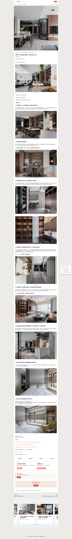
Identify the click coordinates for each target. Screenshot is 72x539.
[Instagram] (52, 4)
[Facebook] (51, 4)
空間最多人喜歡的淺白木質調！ (19, 496)
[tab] (34, 524)
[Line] (56, 4)
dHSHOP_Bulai (41, 519)
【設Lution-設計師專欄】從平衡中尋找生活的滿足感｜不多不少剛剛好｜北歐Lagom (28, 442)
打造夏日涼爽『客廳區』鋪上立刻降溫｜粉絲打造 (50, 496)
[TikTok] (54, 4)
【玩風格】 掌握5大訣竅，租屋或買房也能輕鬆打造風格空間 (24, 444)
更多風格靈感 (25, 454)
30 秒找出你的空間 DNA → (41, 468)
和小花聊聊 (36, 485)
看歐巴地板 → (19, 468)
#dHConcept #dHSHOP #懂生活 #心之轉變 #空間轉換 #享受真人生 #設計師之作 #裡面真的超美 (28, 490)
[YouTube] (55, 4)
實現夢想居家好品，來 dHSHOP (20, 447)
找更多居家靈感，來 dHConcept (31, 447)
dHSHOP (55, 1)
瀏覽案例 (19, 477)
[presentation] (27, 509)
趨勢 (18, 53)
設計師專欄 (16, 53)
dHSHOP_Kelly (23, 519)
